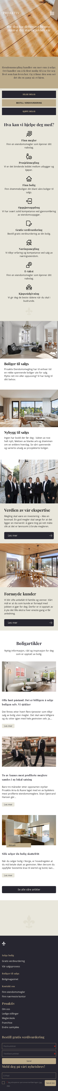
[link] (38, 14)
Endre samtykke (10, 1027)
